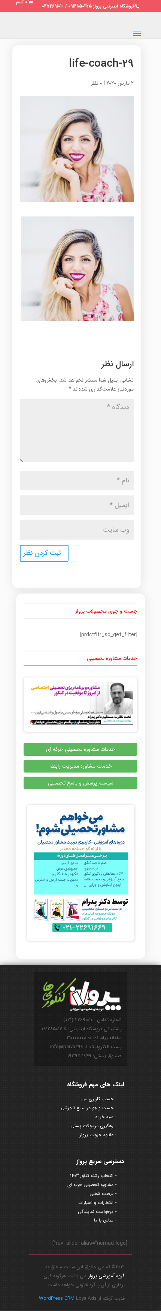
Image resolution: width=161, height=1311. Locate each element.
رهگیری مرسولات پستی (91, 1125)
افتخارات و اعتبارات (95, 1202)
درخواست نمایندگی (95, 1211)
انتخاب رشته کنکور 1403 (91, 1175)
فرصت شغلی (101, 1193)
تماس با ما (103, 1220)
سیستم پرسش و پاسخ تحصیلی (80, 783)
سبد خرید (104, 1116)
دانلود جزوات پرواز (96, 1134)
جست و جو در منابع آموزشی (87, 1107)
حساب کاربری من (97, 1098)
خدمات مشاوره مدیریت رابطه (80, 766)
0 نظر (96, 83)
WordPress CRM (57, 1298)
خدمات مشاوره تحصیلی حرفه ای (80, 749)
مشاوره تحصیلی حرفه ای (90, 1184)
